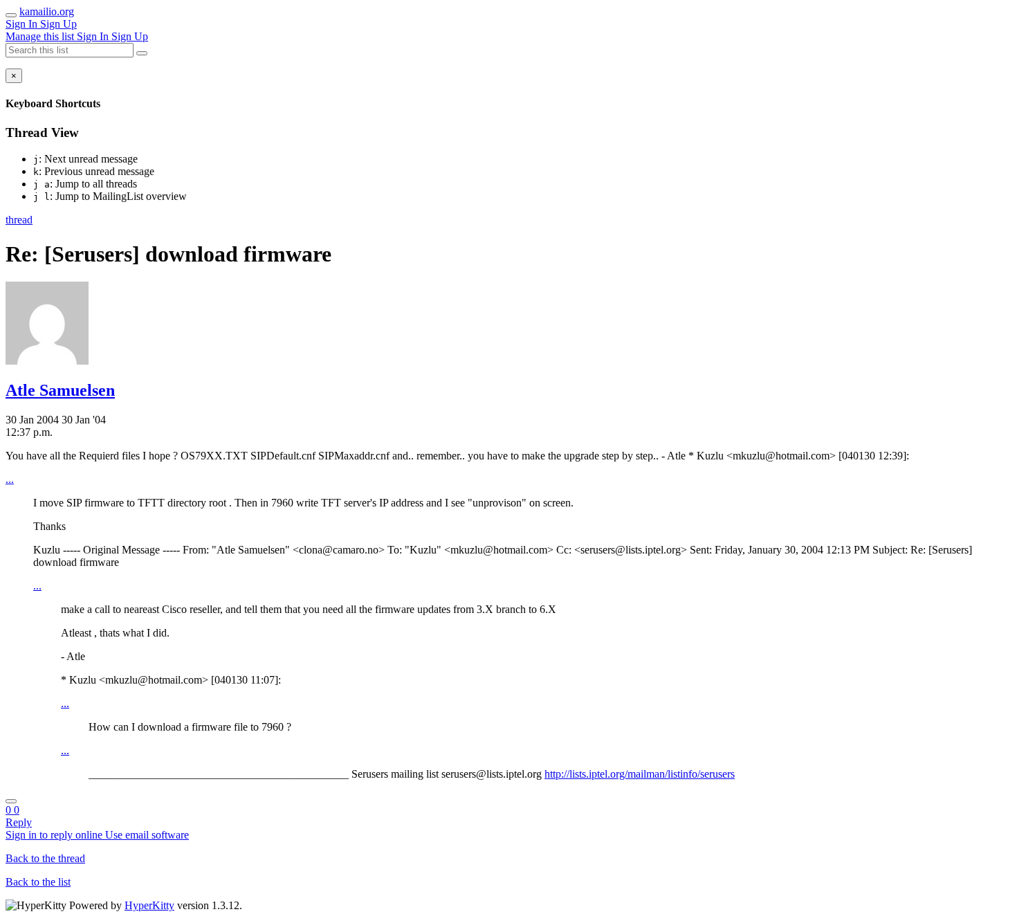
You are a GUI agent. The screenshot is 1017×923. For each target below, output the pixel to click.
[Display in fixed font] (11, 801)
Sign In (23, 24)
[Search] (141, 53)
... (10, 479)
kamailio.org (46, 11)
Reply (19, 822)
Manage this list (41, 36)
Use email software (147, 835)
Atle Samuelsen (60, 390)
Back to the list (38, 882)
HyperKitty (149, 905)
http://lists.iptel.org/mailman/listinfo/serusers (639, 774)
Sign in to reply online (55, 835)
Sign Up (58, 24)
